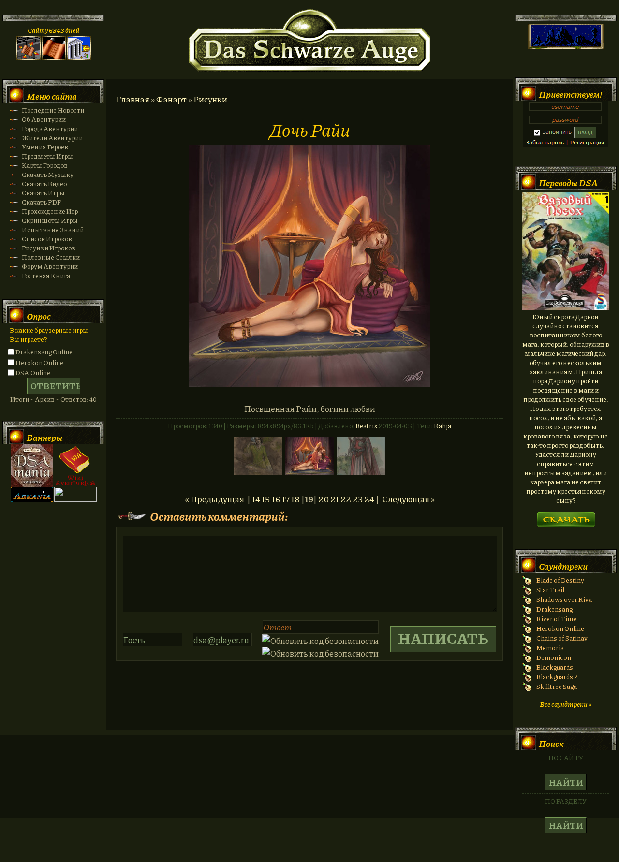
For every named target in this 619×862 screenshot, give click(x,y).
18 (295, 499)
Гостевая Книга (46, 275)
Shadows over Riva (564, 599)
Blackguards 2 (557, 676)
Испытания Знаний (53, 229)
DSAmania (32, 465)
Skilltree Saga (556, 686)
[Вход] (79, 57)
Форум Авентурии (50, 266)
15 (266, 499)
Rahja (442, 425)
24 (369, 499)
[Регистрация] (54, 57)
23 (358, 499)
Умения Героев (45, 146)
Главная (132, 99)
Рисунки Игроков (48, 247)
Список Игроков (47, 238)
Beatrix (366, 425)
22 (345, 499)
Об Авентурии (44, 119)
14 (256, 499)
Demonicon (553, 657)
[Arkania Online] (32, 499)
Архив (45, 399)
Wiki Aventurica (75, 465)
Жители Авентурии (52, 137)
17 (286, 499)
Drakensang (554, 609)
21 (334, 499)
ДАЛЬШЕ (565, 516)
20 (323, 499)
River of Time (556, 618)
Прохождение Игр (50, 211)
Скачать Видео (44, 183)
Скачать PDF (41, 201)
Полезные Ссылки (51, 257)
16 (276, 499)
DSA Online (32, 372)
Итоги (19, 399)
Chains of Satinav (562, 638)
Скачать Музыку (48, 174)
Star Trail (550, 589)
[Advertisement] (309, 785)
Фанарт (171, 99)
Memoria (550, 647)
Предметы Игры (47, 156)
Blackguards (554, 667)
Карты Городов (45, 165)
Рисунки (210, 99)
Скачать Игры (43, 192)
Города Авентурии (50, 128)
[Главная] (28, 57)
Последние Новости (53, 110)
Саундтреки (563, 566)
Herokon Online (39, 362)
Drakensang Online (44, 351)
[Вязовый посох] (565, 307)
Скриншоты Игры (50, 220)
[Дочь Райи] (309, 383)
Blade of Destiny (560, 579)
